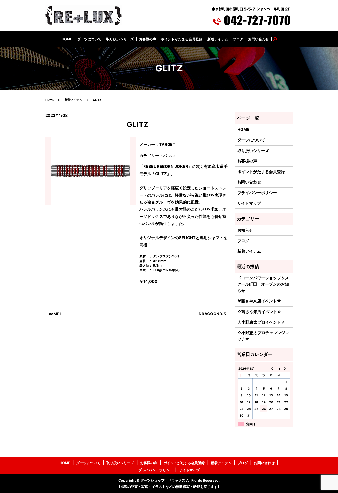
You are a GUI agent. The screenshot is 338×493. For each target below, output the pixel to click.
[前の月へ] (271, 368)
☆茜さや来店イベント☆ (259, 311)
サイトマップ (249, 203)
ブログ (238, 39)
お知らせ (245, 230)
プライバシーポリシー (257, 192)
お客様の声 (147, 39)
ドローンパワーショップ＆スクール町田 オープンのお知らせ (263, 284)
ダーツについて (89, 39)
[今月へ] (278, 368)
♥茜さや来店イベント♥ (259, 300)
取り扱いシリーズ (120, 39)
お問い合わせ (258, 39)
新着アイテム (217, 39)
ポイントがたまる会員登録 (181, 39)
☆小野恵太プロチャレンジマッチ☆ (263, 335)
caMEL (55, 313)
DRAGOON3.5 (212, 313)
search (277, 39)
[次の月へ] (286, 368)
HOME (67, 39)
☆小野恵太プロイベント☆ (261, 322)
